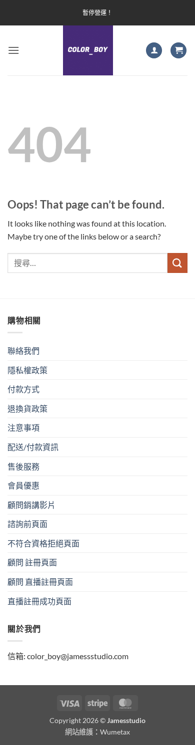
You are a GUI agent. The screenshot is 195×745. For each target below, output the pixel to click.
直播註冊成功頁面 (40, 601)
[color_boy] (88, 50)
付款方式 (24, 389)
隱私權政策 (28, 370)
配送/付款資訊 (33, 447)
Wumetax (115, 732)
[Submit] (178, 262)
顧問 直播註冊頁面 (40, 581)
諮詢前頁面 (28, 523)
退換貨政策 (28, 408)
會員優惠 (24, 485)
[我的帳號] (154, 50)
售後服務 (24, 466)
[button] (14, 50)
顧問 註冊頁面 (32, 562)
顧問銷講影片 (32, 504)
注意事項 (24, 427)
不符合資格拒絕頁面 (44, 543)
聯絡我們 (24, 350)
